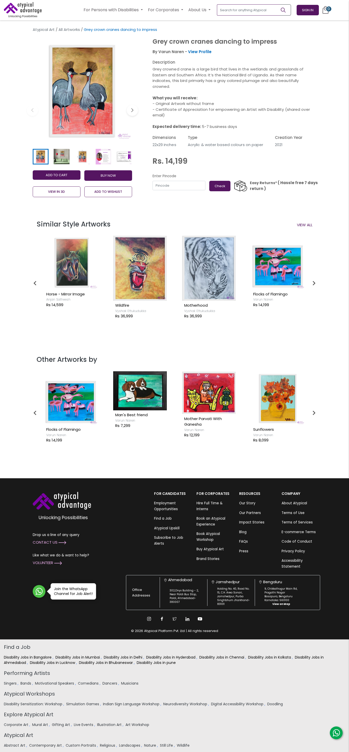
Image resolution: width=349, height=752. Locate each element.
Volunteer (43, 562)
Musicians (130, 683)
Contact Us (46, 542)
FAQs (243, 541)
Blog (243, 532)
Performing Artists (27, 673)
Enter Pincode (164, 176)
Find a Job (163, 518)
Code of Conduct (297, 541)
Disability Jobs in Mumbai (78, 657)
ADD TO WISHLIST (108, 191)
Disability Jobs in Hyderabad (171, 657)
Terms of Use (293, 512)
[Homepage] (23, 10)
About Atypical (294, 503)
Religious (108, 745)
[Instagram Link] (149, 619)
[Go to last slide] (35, 283)
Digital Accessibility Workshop (237, 704)
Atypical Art (44, 29)
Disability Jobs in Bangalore (28, 657)
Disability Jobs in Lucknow (53, 662)
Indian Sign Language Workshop (131, 704)
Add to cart (56, 175)
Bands (26, 683)
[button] (132, 110)
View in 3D (56, 191)
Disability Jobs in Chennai (222, 657)
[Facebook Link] (162, 619)
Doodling (275, 704)
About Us (197, 10)
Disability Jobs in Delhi (123, 657)
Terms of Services (297, 522)
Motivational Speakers (55, 683)
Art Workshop (137, 724)
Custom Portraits (81, 745)
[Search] (285, 10)
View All (304, 225)
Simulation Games (83, 704)
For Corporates (164, 10)
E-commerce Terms (299, 532)
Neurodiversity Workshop (185, 704)
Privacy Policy (293, 551)
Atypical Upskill (167, 528)
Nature (150, 745)
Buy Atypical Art (210, 549)
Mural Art (40, 724)
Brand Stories (207, 558)
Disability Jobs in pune (157, 662)
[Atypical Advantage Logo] (62, 500)
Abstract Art (15, 745)
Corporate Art (16, 724)
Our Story (247, 503)
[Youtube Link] (200, 619)
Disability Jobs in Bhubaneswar (106, 662)
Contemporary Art (46, 745)
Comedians (89, 683)
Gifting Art (61, 724)
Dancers (110, 683)
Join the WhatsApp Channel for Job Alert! (73, 591)
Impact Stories (251, 522)
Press (243, 551)
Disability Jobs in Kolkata (270, 657)
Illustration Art (110, 724)
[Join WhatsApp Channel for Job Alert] (39, 591)
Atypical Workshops (29, 693)
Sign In (307, 10)
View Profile (200, 51)
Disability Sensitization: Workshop (33, 704)
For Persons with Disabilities (112, 10)
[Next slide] (314, 283)
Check (220, 186)
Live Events (84, 724)
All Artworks (69, 29)
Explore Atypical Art (28, 714)
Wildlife (184, 745)
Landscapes (130, 745)
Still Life (167, 745)
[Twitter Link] (174, 619)
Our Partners (250, 512)
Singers (11, 683)
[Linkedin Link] (187, 619)
